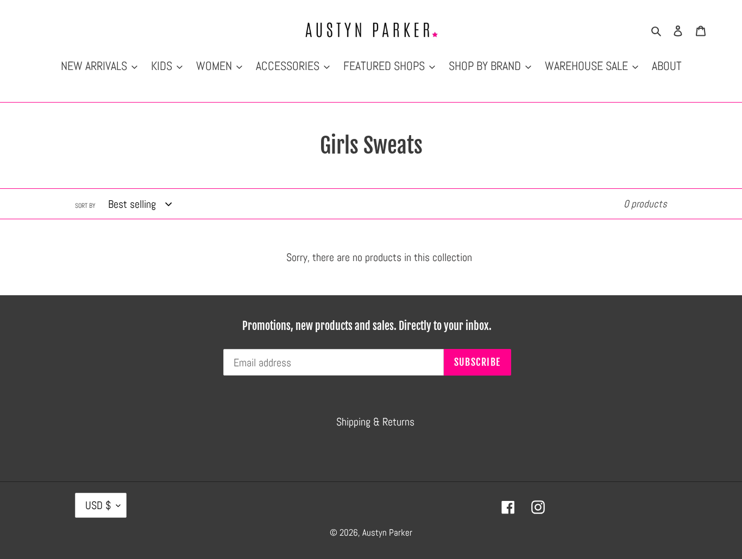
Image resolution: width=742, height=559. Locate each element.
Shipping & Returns (375, 422)
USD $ (98, 505)
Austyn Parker (387, 532)
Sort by (85, 205)
